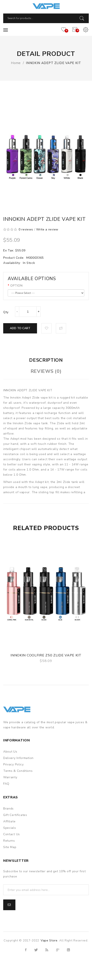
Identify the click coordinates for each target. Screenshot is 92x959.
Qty (6, 312)
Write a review (47, 229)
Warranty (10, 777)
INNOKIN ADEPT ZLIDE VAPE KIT (53, 63)
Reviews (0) (46, 371)
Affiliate (9, 821)
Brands (8, 809)
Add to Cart (20, 328)
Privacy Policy (13, 764)
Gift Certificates (15, 815)
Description (46, 360)
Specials (9, 828)
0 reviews (26, 229)
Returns (9, 841)
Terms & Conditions (18, 771)
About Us (10, 752)
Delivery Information (18, 758)
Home (16, 63)
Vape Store (49, 940)
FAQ (6, 784)
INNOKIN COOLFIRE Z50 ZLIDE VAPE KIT (46, 655)
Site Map (9, 847)
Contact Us (11, 834)
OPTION (16, 286)
